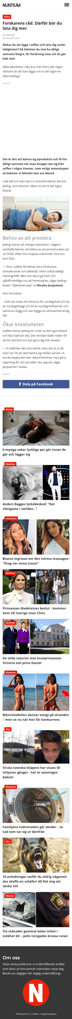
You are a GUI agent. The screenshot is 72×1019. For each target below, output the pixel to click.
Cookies (35, 1013)
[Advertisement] (36, 121)
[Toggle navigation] (66, 5)
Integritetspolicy (48, 1013)
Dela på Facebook (37, 384)
